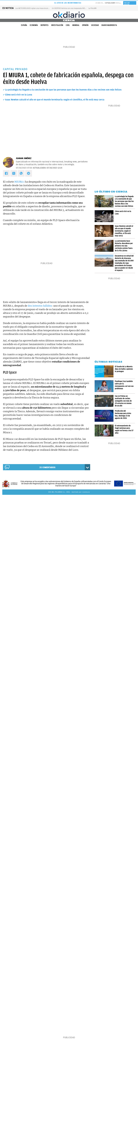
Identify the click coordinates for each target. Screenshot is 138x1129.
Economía (34, 25)
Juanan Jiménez (23, 158)
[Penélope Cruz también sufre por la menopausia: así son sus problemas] (105, 386)
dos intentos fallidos (40, 305)
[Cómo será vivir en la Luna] (105, 216)
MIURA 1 (19, 181)
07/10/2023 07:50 (24, 168)
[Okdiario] (69, 14)
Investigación (57, 25)
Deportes (45, 25)
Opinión (85, 25)
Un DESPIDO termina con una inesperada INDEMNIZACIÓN (73, 8)
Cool (68, 25)
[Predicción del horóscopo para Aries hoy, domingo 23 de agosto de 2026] (105, 416)
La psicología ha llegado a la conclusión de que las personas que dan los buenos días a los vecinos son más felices (63, 89)
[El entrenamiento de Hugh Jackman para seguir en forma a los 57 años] (105, 430)
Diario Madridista (109, 25)
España (24, 25)
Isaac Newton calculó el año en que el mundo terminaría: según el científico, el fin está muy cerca (54, 99)
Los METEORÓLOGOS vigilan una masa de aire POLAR (34, 8)
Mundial (75, 25)
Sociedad (95, 25)
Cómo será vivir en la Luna (18, 94)
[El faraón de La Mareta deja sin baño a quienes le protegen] (105, 371)
